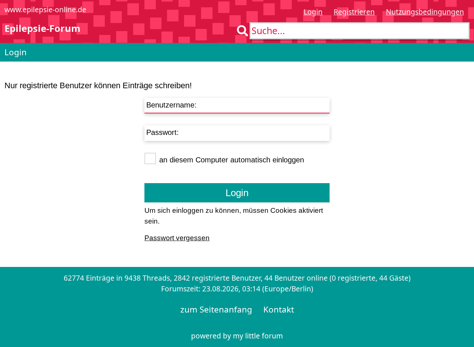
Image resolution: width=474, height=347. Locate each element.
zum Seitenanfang (216, 309)
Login (313, 12)
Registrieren (354, 12)
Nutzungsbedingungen (425, 12)
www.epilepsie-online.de (45, 9)
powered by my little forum (237, 336)
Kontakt (278, 309)
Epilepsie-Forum (42, 28)
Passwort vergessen (177, 238)
